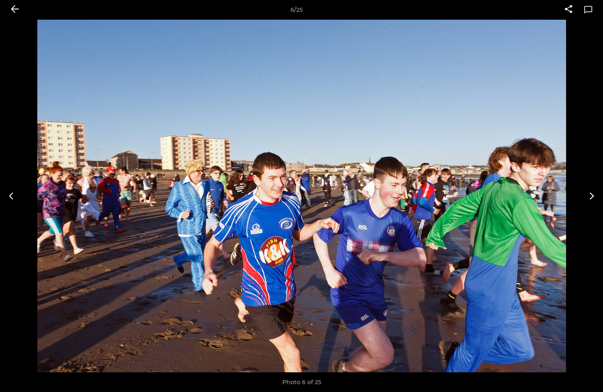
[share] (568, 10)
